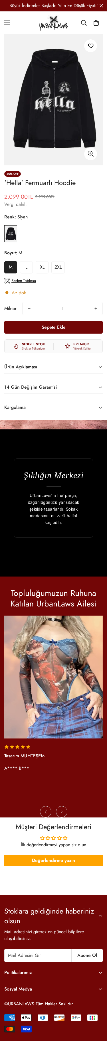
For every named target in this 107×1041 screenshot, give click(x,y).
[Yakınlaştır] (90, 153)
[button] (96, 22)
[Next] (61, 811)
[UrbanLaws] (53, 22)
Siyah (10, 233)
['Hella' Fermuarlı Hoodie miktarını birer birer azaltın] (29, 308)
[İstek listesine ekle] (90, 45)
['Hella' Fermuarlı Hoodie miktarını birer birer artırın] (95, 308)
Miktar (10, 308)
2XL (58, 267)
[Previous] (45, 811)
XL (42, 267)
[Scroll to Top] (96, 1010)
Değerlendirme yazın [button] (53, 860)
